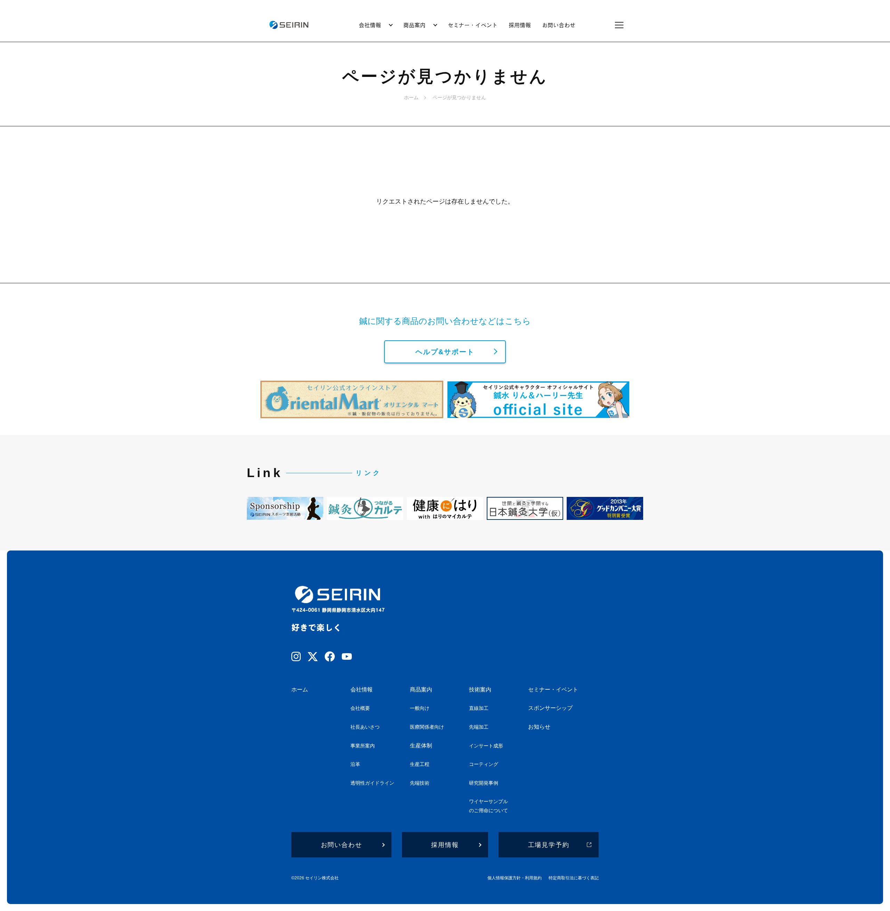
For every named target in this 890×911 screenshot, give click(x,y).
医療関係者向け (427, 727)
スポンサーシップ (550, 708)
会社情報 (361, 689)
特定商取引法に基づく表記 (574, 878)
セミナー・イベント (472, 25)
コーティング (483, 764)
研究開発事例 (483, 783)
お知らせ (539, 727)
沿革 (355, 764)
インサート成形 (486, 745)
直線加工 (478, 708)
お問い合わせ (558, 25)
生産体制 (421, 745)
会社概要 (360, 708)
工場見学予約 (548, 844)
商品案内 (421, 689)
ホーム (411, 97)
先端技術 (419, 783)
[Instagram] (296, 658)
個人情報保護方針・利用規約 (514, 878)
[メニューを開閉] (624, 25)
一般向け (419, 708)
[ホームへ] (288, 25)
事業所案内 (362, 745)
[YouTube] (347, 658)
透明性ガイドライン (372, 783)
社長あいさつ (365, 727)
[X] (313, 658)
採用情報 (520, 25)
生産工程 (419, 764)
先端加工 (478, 727)
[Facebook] (330, 657)
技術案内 (480, 689)
